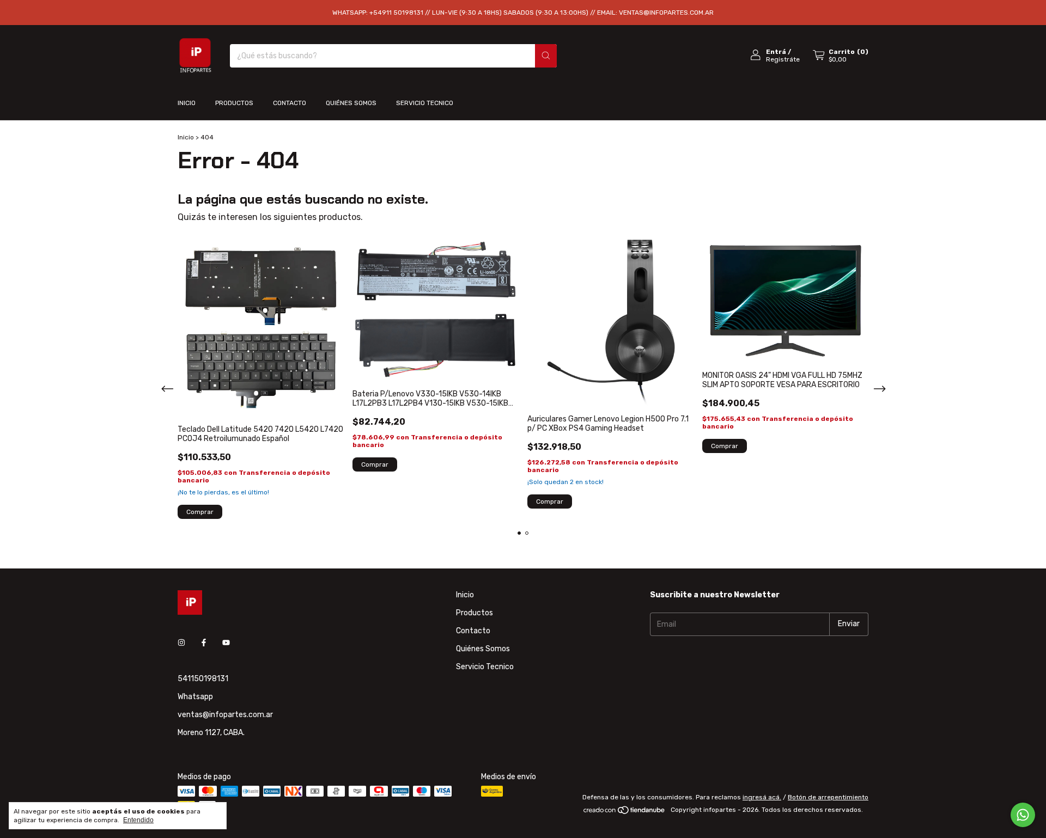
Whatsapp (195, 696)
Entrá (776, 52)
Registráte (783, 59)
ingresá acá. (762, 797)
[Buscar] (546, 56)
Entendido (138, 820)
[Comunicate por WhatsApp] (1023, 815)
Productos (234, 103)
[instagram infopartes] (181, 643)
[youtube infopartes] (226, 643)
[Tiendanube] (624, 812)
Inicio (187, 103)
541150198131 (203, 678)
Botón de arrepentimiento (828, 797)
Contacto (289, 103)
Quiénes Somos (351, 103)
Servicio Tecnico (424, 103)
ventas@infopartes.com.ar (225, 714)
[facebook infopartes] (204, 643)
